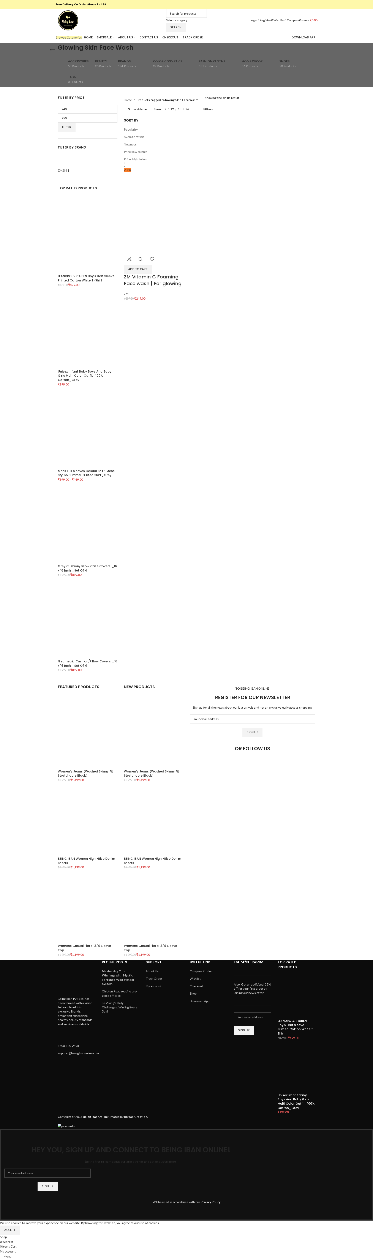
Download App (200, 1001)
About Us (152, 971)
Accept (9, 1230)
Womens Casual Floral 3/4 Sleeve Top (84, 948)
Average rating (134, 137)
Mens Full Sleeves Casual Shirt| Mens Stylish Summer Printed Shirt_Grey (86, 473)
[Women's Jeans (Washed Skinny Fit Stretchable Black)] (87, 733)
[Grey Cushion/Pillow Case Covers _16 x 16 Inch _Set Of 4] (87, 524)
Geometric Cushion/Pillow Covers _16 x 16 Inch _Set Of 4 (87, 663)
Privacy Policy (210, 1202)
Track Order (154, 978)
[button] (138, 269)
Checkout (196, 986)
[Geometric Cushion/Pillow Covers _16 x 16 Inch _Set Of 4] (87, 619)
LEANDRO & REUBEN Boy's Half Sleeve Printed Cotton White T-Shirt (86, 278)
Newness (130, 144)
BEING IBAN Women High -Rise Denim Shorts (86, 861)
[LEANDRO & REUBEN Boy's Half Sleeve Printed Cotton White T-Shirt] (87, 234)
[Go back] (52, 50)
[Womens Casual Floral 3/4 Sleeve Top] (87, 908)
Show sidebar (137, 109)
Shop (193, 993)
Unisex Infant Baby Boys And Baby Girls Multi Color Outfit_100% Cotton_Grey (84, 376)
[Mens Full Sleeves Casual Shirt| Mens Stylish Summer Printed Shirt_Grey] (87, 429)
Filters (208, 109)
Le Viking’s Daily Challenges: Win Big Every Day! (119, 1007)
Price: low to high (135, 151)
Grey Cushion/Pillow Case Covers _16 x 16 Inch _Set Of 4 (87, 568)
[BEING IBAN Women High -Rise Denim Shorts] (87, 820)
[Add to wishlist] (152, 259)
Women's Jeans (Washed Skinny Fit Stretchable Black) (85, 773)
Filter (66, 127)
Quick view (140, 259)
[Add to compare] (129, 259)
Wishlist (195, 978)
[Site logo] (68, 20)
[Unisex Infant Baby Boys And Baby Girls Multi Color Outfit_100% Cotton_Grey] (87, 329)
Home (128, 100)
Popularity (131, 129)
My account (153, 986)
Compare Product (202, 971)
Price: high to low (135, 159)
